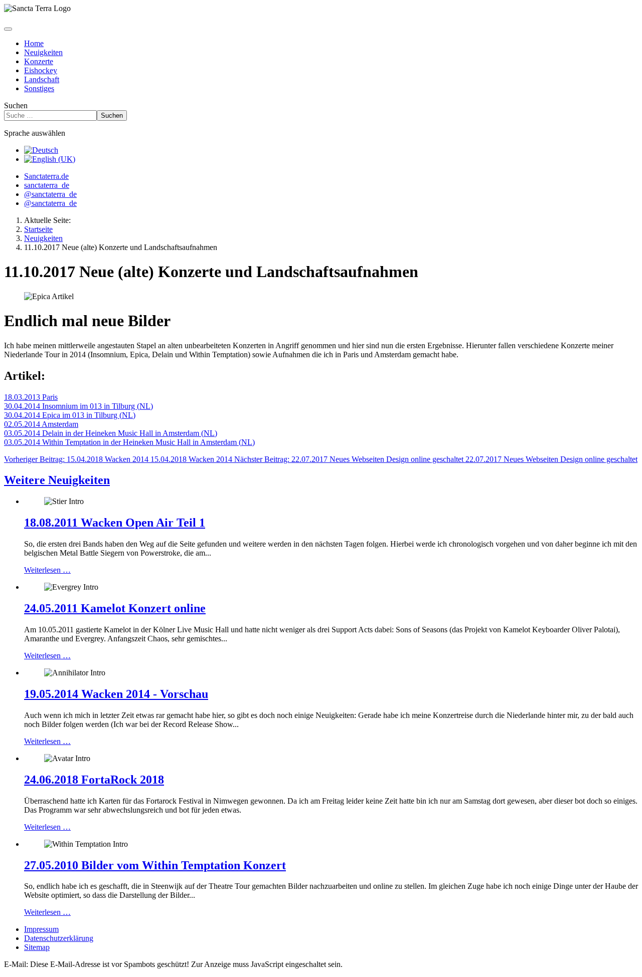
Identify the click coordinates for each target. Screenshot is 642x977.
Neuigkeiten (43, 52)
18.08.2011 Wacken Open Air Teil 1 (114, 522)
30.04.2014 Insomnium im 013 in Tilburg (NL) (78, 406)
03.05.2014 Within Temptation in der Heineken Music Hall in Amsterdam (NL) (129, 442)
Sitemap (37, 947)
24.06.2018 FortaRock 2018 (94, 779)
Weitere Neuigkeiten (57, 479)
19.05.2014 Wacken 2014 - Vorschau (116, 693)
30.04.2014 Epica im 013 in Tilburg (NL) (69, 415)
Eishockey (40, 70)
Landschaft (41, 79)
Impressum (41, 929)
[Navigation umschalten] (8, 29)
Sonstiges (39, 88)
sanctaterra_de (46, 185)
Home (34, 43)
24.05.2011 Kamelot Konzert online (115, 608)
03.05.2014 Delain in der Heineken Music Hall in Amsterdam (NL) (110, 433)
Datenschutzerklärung (58, 938)
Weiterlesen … (47, 570)
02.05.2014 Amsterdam (41, 424)
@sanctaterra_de (50, 194)
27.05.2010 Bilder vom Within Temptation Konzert (155, 865)
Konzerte (38, 61)
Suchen (16, 105)
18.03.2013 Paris (31, 397)
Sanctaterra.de (46, 176)
